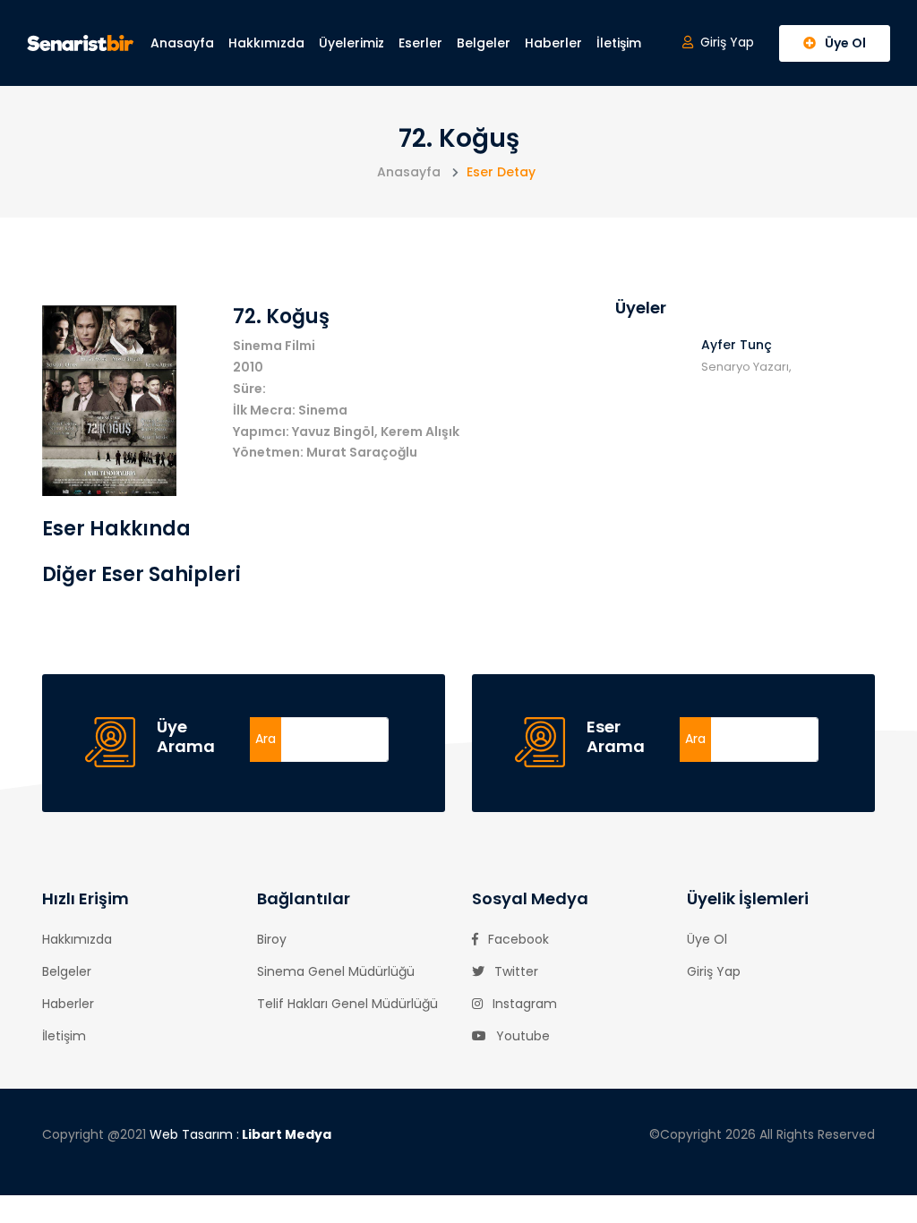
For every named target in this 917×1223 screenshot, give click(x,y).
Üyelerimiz (351, 43)
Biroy (272, 939)
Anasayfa (182, 43)
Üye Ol (707, 939)
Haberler (553, 43)
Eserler (420, 43)
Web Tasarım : (240, 1134)
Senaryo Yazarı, (746, 366)
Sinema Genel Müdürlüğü (336, 971)
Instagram (523, 1004)
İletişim (618, 43)
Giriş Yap (714, 971)
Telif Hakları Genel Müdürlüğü (347, 1004)
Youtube (521, 1036)
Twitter (514, 971)
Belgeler (483, 43)
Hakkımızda (266, 43)
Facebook (516, 939)
